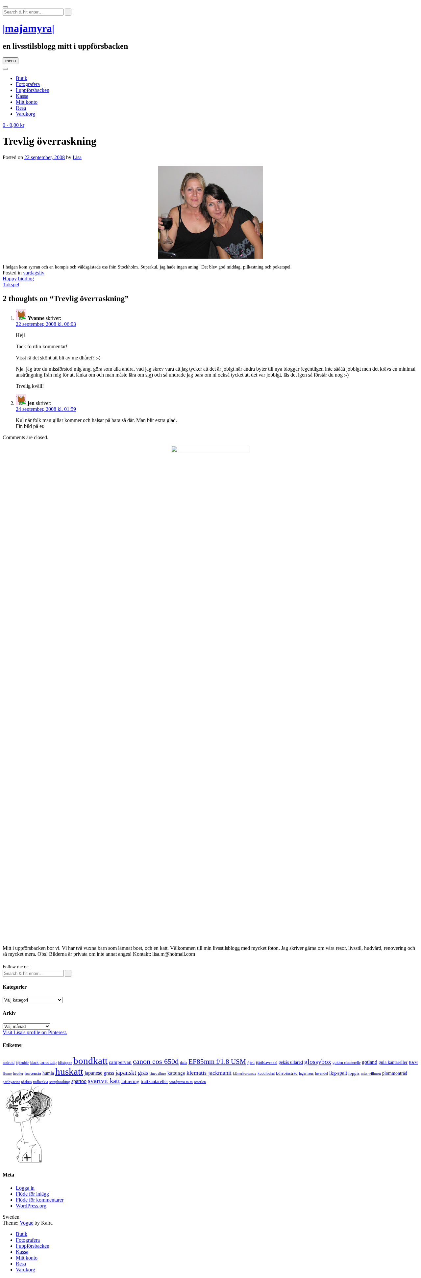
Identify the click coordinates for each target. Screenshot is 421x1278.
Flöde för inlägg (32, 1194)
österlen (200, 1082)
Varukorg (25, 114)
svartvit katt (104, 1080)
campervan (120, 1062)
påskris (26, 1082)
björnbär (22, 1063)
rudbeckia (40, 1082)
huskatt (69, 1071)
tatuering (130, 1081)
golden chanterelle (346, 1062)
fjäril (251, 1063)
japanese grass (99, 1073)
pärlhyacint (11, 1082)
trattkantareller (154, 1081)
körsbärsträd (287, 1073)
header (18, 1073)
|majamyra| (28, 28)
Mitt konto (26, 102)
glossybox (317, 1061)
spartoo (79, 1081)
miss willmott (371, 1073)
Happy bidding (18, 278)
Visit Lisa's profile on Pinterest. (35, 1032)
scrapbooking (59, 1082)
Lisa (77, 157)
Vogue (26, 1223)
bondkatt (90, 1060)
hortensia (33, 1073)
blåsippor (65, 1063)
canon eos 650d (156, 1061)
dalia (183, 1062)
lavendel (321, 1073)
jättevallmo (157, 1073)
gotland (369, 1062)
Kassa (22, 96)
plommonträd (394, 1073)
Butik (21, 78)
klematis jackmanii (209, 1072)
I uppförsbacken (32, 90)
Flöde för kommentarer (39, 1200)
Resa (21, 108)
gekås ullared (291, 1062)
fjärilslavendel (266, 1063)
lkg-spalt (338, 1073)
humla (48, 1073)
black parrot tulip (43, 1062)
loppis (353, 1073)
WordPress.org (31, 1205)
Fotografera (28, 84)
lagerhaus (306, 1073)
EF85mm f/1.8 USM (217, 1061)
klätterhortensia (244, 1073)
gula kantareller (393, 1062)
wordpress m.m (181, 1082)
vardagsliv (33, 272)
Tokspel (11, 284)
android (8, 1062)
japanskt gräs (131, 1072)
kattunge (176, 1073)
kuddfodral (266, 1073)
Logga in (25, 1188)
